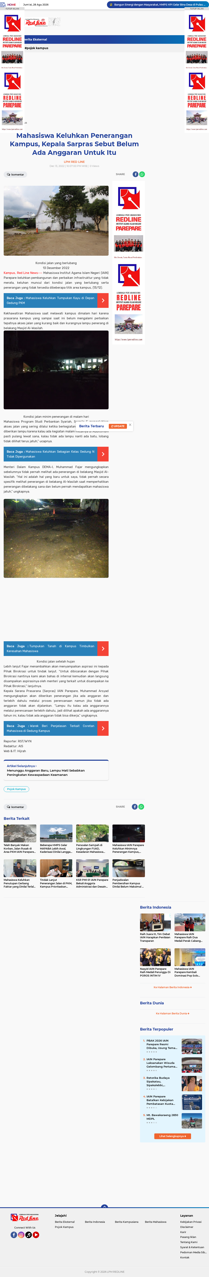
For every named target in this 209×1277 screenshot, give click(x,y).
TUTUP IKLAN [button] (12, 9)
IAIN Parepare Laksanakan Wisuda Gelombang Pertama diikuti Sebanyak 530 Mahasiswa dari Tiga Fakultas (161, 1063)
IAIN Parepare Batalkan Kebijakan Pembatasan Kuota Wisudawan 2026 (160, 1100)
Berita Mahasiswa (155, 1221)
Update (119, 426)
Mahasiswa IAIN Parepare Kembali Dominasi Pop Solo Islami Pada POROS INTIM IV (187, 972)
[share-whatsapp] (142, 174)
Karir (183, 1232)
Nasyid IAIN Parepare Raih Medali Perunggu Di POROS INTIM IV (155, 972)
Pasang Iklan (188, 1237)
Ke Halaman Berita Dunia (172, 1013)
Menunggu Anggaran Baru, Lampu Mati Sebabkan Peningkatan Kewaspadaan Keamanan (46, 772)
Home (11, 5)
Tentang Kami (188, 1242)
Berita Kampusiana (126, 1221)
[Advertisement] (131, 40)
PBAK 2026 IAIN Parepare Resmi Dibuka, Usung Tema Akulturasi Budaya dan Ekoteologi (162, 1044)
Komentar (17, 174)
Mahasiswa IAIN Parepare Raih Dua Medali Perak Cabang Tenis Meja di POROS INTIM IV (188, 938)
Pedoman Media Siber (193, 1252)
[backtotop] (104, 1208)
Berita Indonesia (155, 907)
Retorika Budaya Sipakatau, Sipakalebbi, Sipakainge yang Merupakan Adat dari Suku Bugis (161, 1081)
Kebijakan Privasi (190, 1221)
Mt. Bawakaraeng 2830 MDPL (162, 1116)
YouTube (39, 1240)
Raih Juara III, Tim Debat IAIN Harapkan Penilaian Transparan (155, 938)
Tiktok (29, 1240)
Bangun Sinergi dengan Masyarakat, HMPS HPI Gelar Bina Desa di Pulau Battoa (159, 4)
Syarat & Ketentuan (192, 1247)
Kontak (184, 1257)
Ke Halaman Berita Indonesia (172, 987)
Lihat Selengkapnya (171, 1136)
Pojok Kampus (37, 48)
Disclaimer (186, 1227)
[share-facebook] (135, 174)
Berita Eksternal (35, 39)
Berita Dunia (152, 1003)
